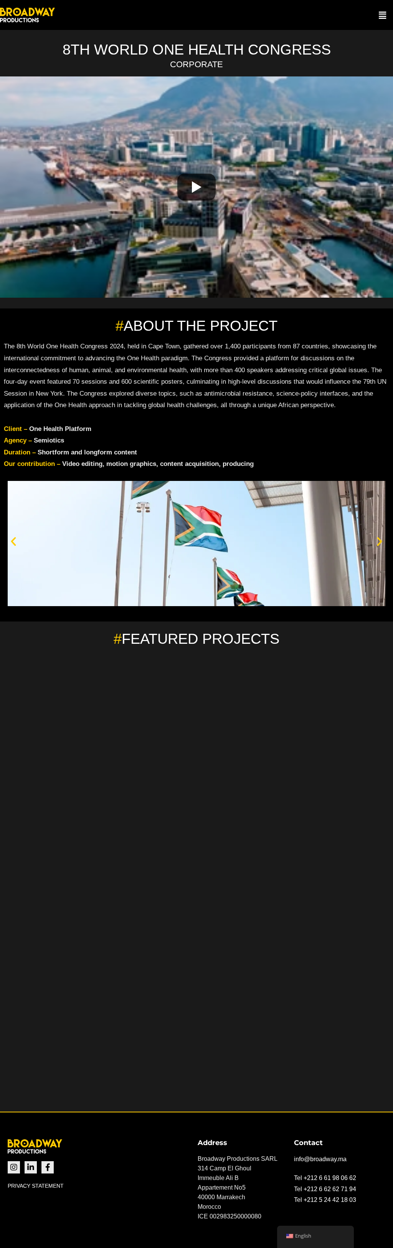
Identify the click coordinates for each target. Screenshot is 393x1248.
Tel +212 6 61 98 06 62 (325, 1178)
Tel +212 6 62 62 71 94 (325, 1189)
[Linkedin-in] (31, 1167)
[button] (382, 15)
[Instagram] (14, 1167)
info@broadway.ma (320, 1159)
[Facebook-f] (47, 1167)
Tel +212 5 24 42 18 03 (325, 1200)
